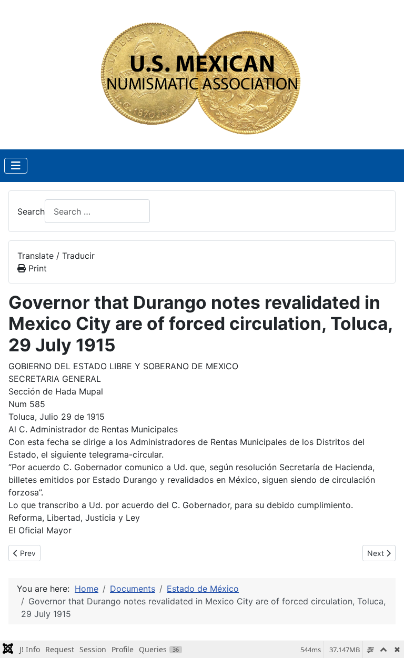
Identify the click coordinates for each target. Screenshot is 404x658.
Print (36, 268)
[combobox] (97, 211)
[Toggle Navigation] (15, 166)
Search (31, 211)
